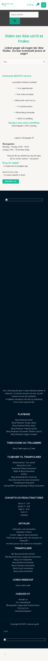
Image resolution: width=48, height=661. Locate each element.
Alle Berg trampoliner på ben (23, 554)
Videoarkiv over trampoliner (24, 529)
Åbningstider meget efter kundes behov (23, 605)
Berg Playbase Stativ (24, 420)
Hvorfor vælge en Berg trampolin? (24, 535)
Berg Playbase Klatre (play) (24, 426)
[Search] (14, 21)
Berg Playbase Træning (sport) (24, 428)
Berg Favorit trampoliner (23, 568)
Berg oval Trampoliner (23, 560)
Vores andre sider (23, 585)
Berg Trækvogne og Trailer (24, 448)
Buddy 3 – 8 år (24, 506)
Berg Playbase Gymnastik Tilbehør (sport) (24, 431)
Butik (6, 631)
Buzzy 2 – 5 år (24, 503)
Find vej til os (23, 608)
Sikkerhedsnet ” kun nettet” (24, 462)
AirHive (24, 474)
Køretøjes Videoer (24, 532)
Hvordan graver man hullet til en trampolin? (24, 544)
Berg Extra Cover (24, 465)
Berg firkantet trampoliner (23, 562)
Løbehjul (24, 515)
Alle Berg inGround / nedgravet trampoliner (23, 557)
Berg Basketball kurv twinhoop (24, 477)
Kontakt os (10, 181)
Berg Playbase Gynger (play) (24, 423)
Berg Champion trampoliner (23, 565)
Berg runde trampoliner (23, 571)
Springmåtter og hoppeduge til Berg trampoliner (24, 486)
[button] (5, 654)
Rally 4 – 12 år (24, 509)
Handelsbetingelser (23, 611)
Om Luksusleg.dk (23, 602)
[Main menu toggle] (43, 5)
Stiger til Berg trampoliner (24, 471)
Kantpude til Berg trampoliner (24, 468)
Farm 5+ (24, 512)
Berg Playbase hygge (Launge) (24, 434)
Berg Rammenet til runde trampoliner (24, 480)
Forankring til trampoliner (24, 483)
